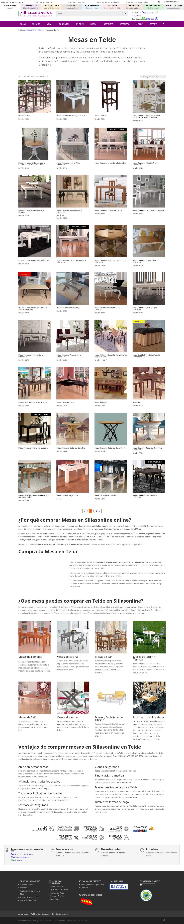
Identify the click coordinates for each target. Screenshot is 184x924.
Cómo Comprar (56, 886)
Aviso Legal (23, 914)
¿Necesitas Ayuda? (171, 2)
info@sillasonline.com (21, 857)
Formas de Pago (57, 893)
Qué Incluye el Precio (59, 890)
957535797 (149, 13)
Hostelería (125, 24)
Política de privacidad (29, 897)
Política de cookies (60, 914)
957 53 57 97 (17, 854)
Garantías (54, 899)
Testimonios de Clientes (30, 891)
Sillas (23, 24)
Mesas (49, 24)
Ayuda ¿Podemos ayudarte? (92, 884)
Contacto (24, 888)
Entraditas (108, 24)
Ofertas (153, 24)
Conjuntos (64, 24)
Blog (22, 894)
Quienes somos (26, 884)
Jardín (93, 24)
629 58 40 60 (28, 854)
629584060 (136, 16)
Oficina (139, 24)
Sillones (36, 24)
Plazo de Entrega (57, 896)
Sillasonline (31, 30)
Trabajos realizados (28, 900)
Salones (80, 24)
